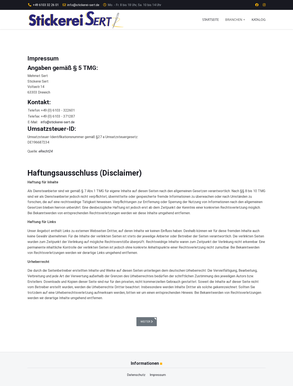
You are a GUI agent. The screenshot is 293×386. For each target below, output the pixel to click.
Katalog (259, 19)
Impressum (158, 375)
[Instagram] (264, 5)
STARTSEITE (210, 19)
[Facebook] (256, 5)
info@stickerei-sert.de (83, 5)
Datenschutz (136, 375)
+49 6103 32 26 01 (46, 5)
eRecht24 (46, 151)
